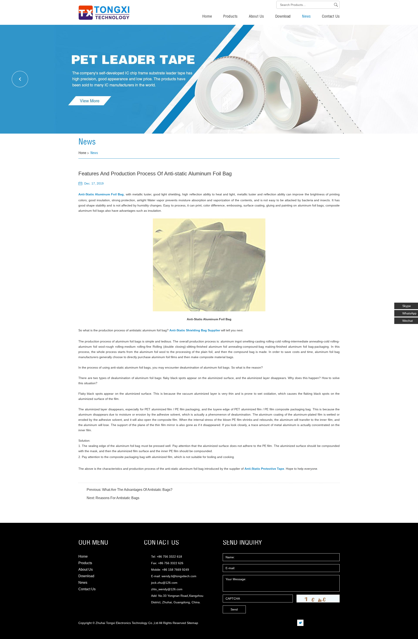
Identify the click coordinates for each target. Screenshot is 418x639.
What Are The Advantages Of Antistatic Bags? (137, 489)
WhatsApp (409, 313)
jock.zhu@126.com (164, 582)
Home (207, 17)
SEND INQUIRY (242, 543)
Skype (406, 306)
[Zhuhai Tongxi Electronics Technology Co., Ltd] (88, 10)
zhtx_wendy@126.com (166, 589)
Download (283, 17)
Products (230, 17)
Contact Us (331, 17)
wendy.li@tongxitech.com (179, 576)
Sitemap (192, 623)
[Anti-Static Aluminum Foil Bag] (209, 264)
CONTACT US (161, 543)
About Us (256, 17)
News (306, 17)
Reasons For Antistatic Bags (117, 498)
